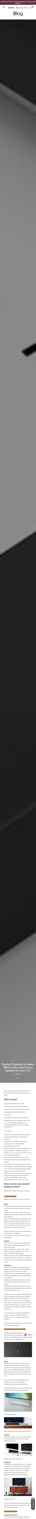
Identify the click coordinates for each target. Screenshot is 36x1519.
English (30, 1334)
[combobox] (29, 1335)
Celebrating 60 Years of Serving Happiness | (18, 2)
